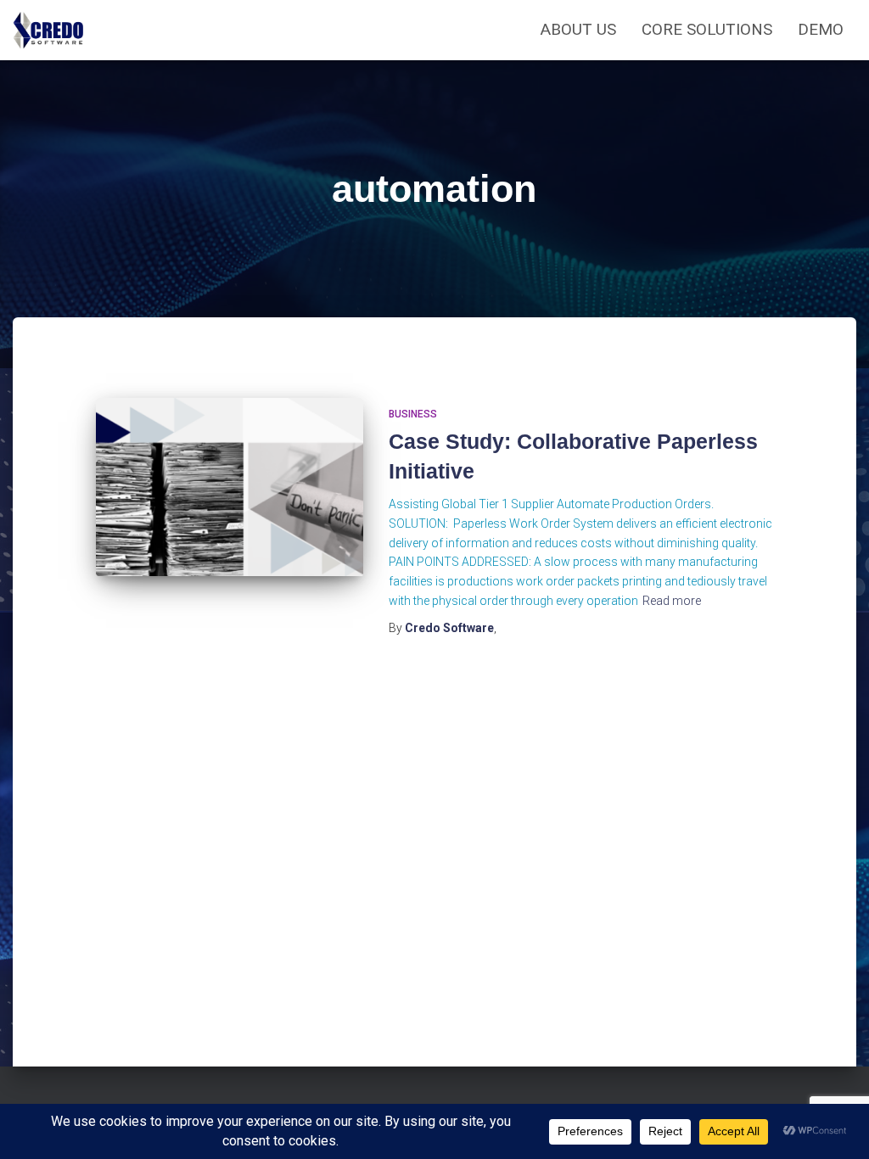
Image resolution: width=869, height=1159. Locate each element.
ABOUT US (578, 29)
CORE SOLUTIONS (707, 29)
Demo (821, 29)
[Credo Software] (49, 30)
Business (413, 414)
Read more (671, 600)
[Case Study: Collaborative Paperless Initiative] (229, 487)
